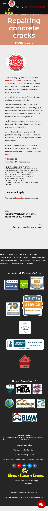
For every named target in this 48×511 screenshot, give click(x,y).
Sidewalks (6, 257)
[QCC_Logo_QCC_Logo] (26, 472)
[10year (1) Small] (13, 309)
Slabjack (29, 177)
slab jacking (19, 177)
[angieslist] (24, 284)
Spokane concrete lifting (15, 180)
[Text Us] (41, 504)
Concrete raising (30, 169)
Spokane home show (13, 182)
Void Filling (25, 260)
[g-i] (10, 389)
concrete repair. (11, 171)
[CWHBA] (37, 389)
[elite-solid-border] (32, 305)
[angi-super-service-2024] (25, 361)
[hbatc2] (23, 389)
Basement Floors (9, 260)
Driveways (33, 254)
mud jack (34, 171)
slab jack (9, 177)
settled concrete (26, 175)
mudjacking (29, 173)
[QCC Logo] (9, 10)
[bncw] (25, 403)
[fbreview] (11, 284)
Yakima (8, 184)
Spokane (19, 178)
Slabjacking (10, 178)
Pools (23, 254)
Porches (13, 254)
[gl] (9, 403)
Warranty (31, 263)
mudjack (20, 173)
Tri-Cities (25, 182)
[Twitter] (29, 465)
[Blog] (14, 465)
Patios (3, 254)
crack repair (24, 171)
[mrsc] (41, 403)
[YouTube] (19, 465)
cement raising (11, 167)
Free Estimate (17, 263)
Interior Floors (21, 257)
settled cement (11, 175)
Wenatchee (35, 182)
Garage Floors (38, 257)
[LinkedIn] (24, 465)
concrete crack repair (13, 81)
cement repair (23, 167)
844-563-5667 (26, 484)
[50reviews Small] (37, 282)
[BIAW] (25, 417)
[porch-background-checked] (25, 327)
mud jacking (10, 173)
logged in (19, 198)
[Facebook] (35, 465)
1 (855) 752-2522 (36, 7)
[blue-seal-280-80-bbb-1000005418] (25, 344)
